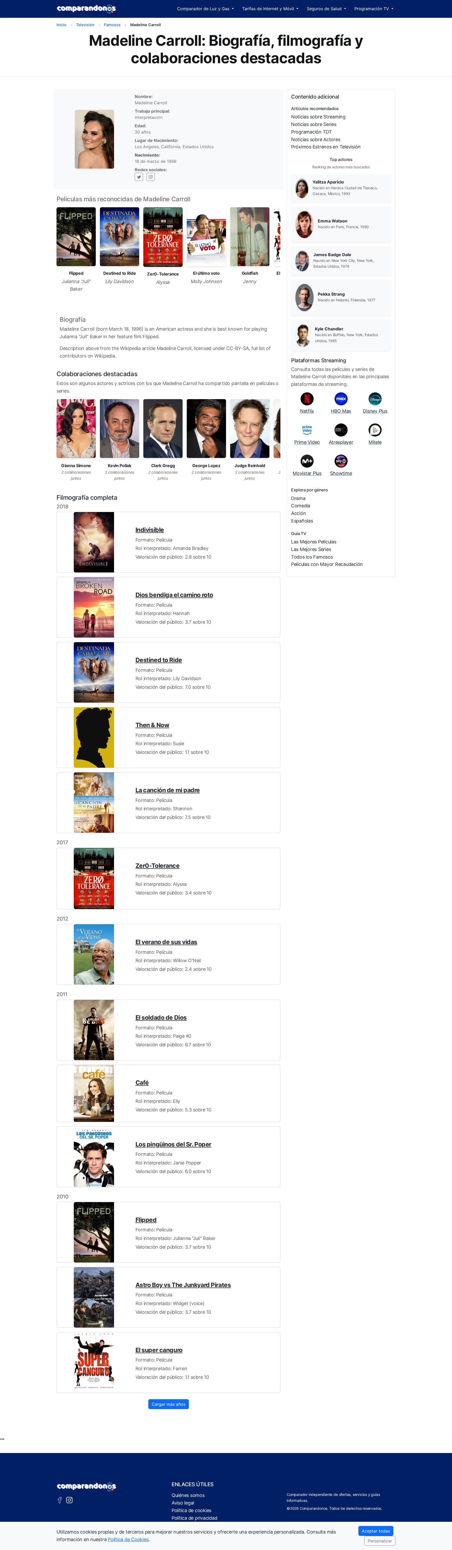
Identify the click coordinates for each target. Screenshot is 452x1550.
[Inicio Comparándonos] (86, 9)
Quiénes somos (188, 1495)
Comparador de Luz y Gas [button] (204, 8)
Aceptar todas (376, 1531)
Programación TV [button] (372, 8)
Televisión (85, 24)
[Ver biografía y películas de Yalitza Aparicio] (301, 188)
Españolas (302, 521)
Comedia (300, 505)
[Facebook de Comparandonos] (59, 1499)
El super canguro (159, 1350)
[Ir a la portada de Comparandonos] (86, 1486)
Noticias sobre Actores (315, 139)
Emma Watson (332, 220)
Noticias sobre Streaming (318, 116)
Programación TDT (311, 132)
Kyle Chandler (329, 328)
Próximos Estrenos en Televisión (326, 147)
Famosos (112, 24)
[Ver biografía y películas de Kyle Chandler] (303, 334)
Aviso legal (183, 1503)
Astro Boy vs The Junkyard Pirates (183, 1285)
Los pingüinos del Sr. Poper (173, 1144)
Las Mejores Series (311, 549)
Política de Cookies (128, 1539)
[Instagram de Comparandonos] (69, 1499)
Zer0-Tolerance (157, 865)
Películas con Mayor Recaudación (327, 564)
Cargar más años (168, 1404)
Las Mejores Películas (313, 541)
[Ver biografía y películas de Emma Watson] (304, 224)
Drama (298, 498)
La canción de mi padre (167, 790)
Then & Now (152, 725)
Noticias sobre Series (313, 124)
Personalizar (380, 1540)
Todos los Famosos (312, 557)
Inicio (61, 24)
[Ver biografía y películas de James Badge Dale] (302, 260)
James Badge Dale (332, 254)
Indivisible (149, 529)
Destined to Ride (158, 660)
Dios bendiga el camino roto (174, 595)
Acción (298, 513)
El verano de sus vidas (166, 942)
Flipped (146, 1220)
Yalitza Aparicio (328, 182)
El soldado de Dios (161, 1017)
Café (142, 1082)
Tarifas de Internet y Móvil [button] (268, 8)
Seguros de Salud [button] (325, 8)
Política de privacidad (194, 1518)
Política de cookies (191, 1510)
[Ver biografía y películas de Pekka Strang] (304, 297)
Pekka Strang (331, 294)
